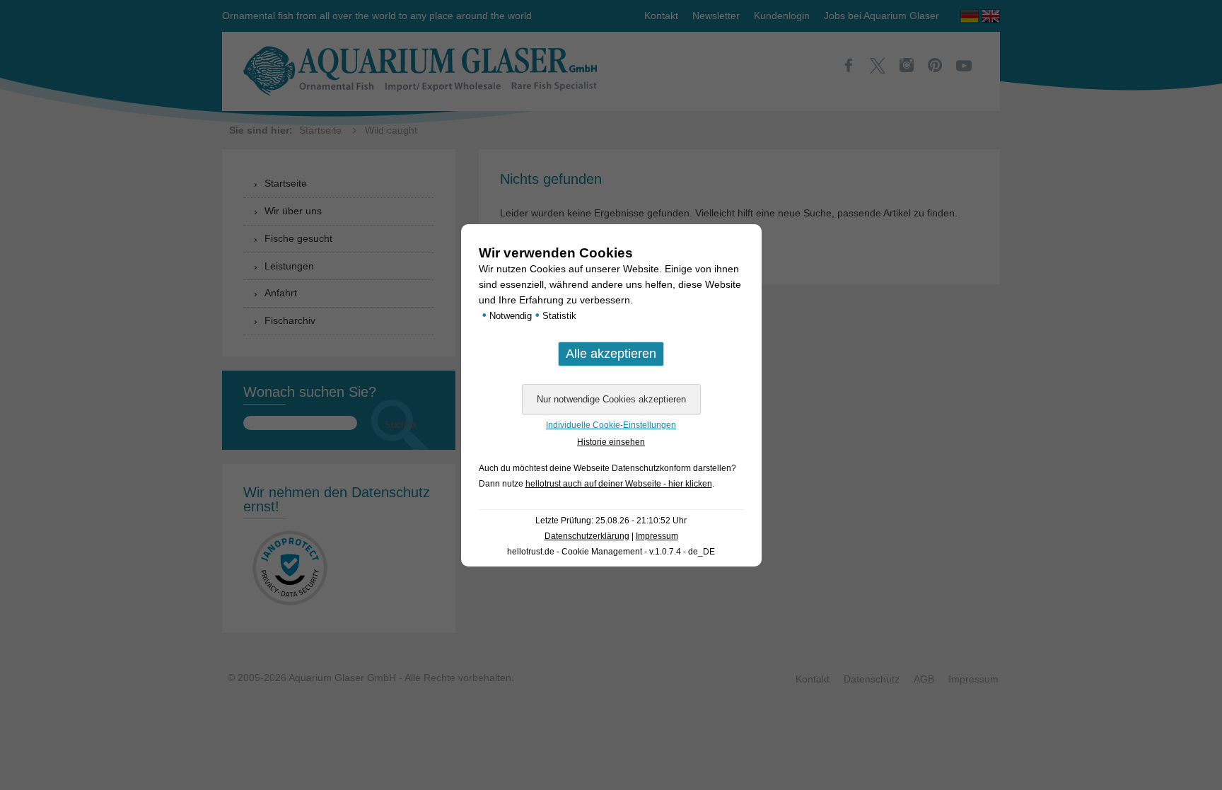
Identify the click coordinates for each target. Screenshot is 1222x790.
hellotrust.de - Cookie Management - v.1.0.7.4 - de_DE (611, 552)
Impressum (657, 536)
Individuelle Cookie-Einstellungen (611, 425)
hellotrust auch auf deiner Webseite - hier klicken (618, 484)
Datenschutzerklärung (587, 536)
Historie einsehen (611, 442)
